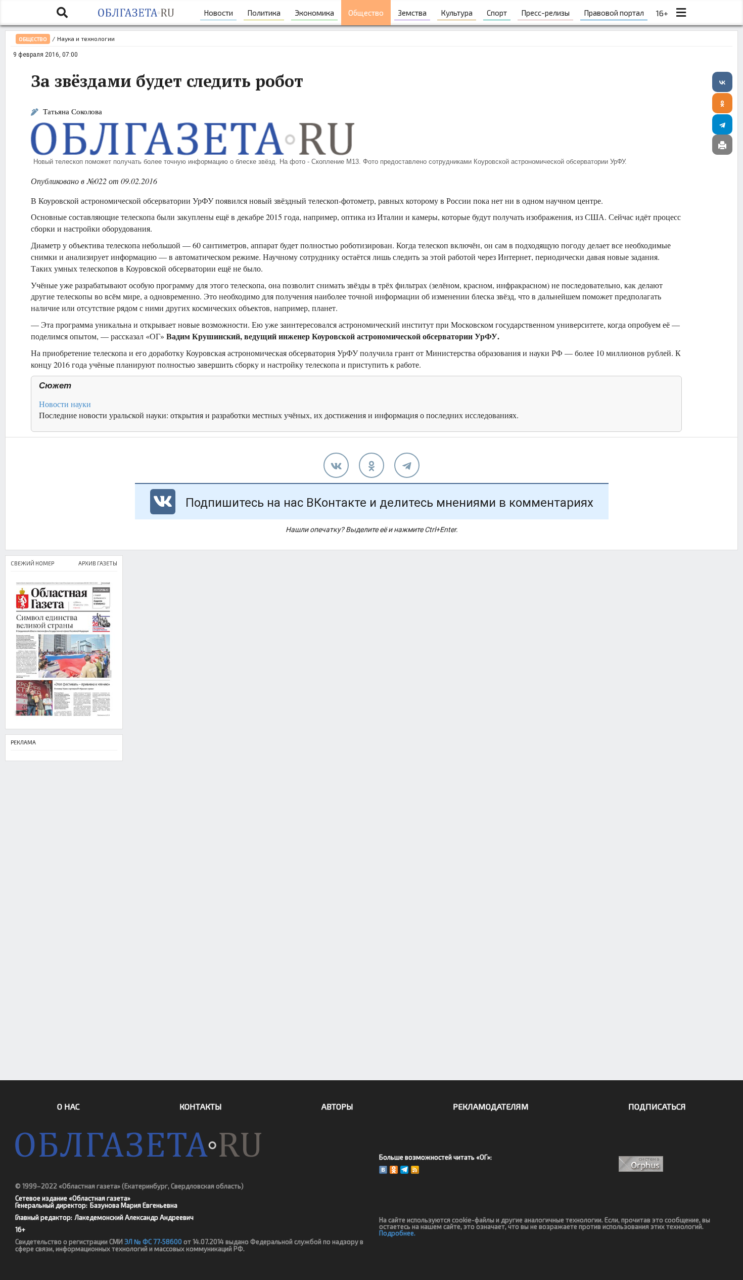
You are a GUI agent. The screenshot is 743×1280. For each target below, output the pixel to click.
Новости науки (65, 404)
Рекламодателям (491, 1106)
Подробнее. (397, 1233)
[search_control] (62, 12)
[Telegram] (722, 124)
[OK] (394, 1170)
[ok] (371, 465)
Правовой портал (614, 12)
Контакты (200, 1106)
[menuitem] (218, 12)
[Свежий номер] (64, 650)
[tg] (407, 465)
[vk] (336, 465)
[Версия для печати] (722, 145)
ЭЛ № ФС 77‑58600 (153, 1242)
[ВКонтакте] (722, 82)
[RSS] (415, 1170)
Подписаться (657, 1106)
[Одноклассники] (722, 103)
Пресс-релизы (545, 12)
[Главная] (136, 12)
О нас (68, 1106)
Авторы (337, 1106)
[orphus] (640, 1164)
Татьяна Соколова (72, 111)
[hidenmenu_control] (680, 12)
